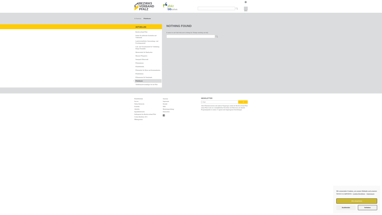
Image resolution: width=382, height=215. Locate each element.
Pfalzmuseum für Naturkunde (143, 77)
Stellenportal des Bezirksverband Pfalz (145, 114)
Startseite (138, 18)
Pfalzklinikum (139, 74)
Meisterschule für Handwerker (144, 52)
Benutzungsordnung (168, 109)
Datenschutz (166, 112)
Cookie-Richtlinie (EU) (141, 117)
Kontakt (165, 104)
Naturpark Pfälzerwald (141, 59)
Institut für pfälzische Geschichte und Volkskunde (145, 36)
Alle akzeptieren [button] (356, 201)
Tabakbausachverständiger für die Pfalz (146, 84)
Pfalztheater (139, 81)
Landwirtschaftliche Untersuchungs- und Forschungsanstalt (146, 42)
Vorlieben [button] (367, 207)
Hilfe (164, 106)
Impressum (370, 194)
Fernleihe (137, 106)
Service (136, 101)
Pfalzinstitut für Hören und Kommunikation (147, 70)
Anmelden (243, 102)
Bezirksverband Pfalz (141, 32)
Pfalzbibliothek (139, 66)
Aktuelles (140, 27)
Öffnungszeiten (138, 119)
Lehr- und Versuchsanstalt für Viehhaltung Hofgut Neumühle (147, 48)
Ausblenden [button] (346, 207)
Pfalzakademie (139, 63)
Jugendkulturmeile (139, 112)
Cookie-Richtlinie (359, 194)
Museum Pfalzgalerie (141, 56)
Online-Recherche (139, 104)
